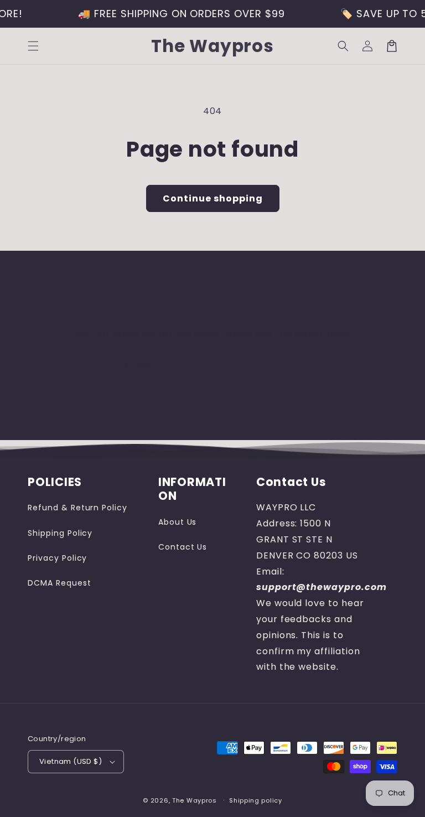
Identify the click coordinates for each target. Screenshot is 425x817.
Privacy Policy (57, 557)
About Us (177, 522)
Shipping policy (255, 800)
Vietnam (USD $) (70, 761)
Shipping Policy (60, 533)
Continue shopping (213, 198)
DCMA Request (59, 582)
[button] (33, 46)
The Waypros (194, 800)
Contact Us (183, 546)
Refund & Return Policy (77, 507)
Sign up (212, 398)
